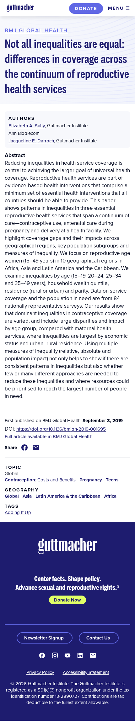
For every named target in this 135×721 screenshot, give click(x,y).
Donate (86, 8)
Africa (110, 496)
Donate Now (67, 599)
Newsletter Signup (44, 637)
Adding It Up (18, 512)
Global (12, 496)
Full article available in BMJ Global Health (48, 436)
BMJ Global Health (36, 30)
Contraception (20, 479)
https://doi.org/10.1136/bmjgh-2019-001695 (61, 429)
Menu (116, 8)
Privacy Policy (40, 672)
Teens (112, 479)
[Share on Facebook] (24, 447)
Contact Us (98, 637)
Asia (27, 496)
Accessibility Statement (86, 672)
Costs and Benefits (56, 479)
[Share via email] (36, 447)
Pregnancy (90, 479)
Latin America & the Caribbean (67, 496)
